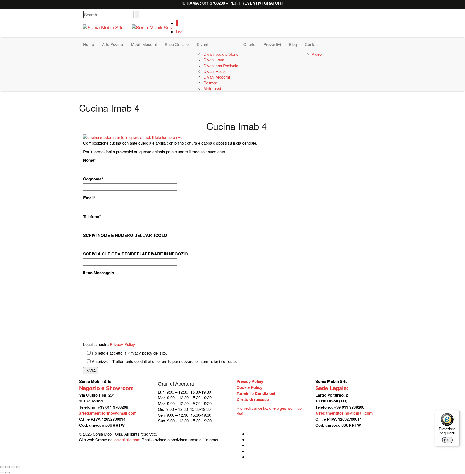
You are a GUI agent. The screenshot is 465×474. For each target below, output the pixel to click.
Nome (89, 160)
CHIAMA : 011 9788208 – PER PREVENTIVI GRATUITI (232, 3)
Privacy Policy (122, 344)
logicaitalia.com (127, 439)
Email (89, 198)
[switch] (447, 440)
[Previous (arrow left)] (2, 472)
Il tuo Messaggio (98, 273)
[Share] (7, 467)
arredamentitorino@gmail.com (107, 413)
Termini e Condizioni (256, 393)
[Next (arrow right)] (7, 472)
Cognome (93, 179)
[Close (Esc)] (2, 467)
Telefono (92, 216)
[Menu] (456, 413)
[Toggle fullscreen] (13, 467)
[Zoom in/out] (18, 467)
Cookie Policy (249, 387)
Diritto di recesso (253, 399)
